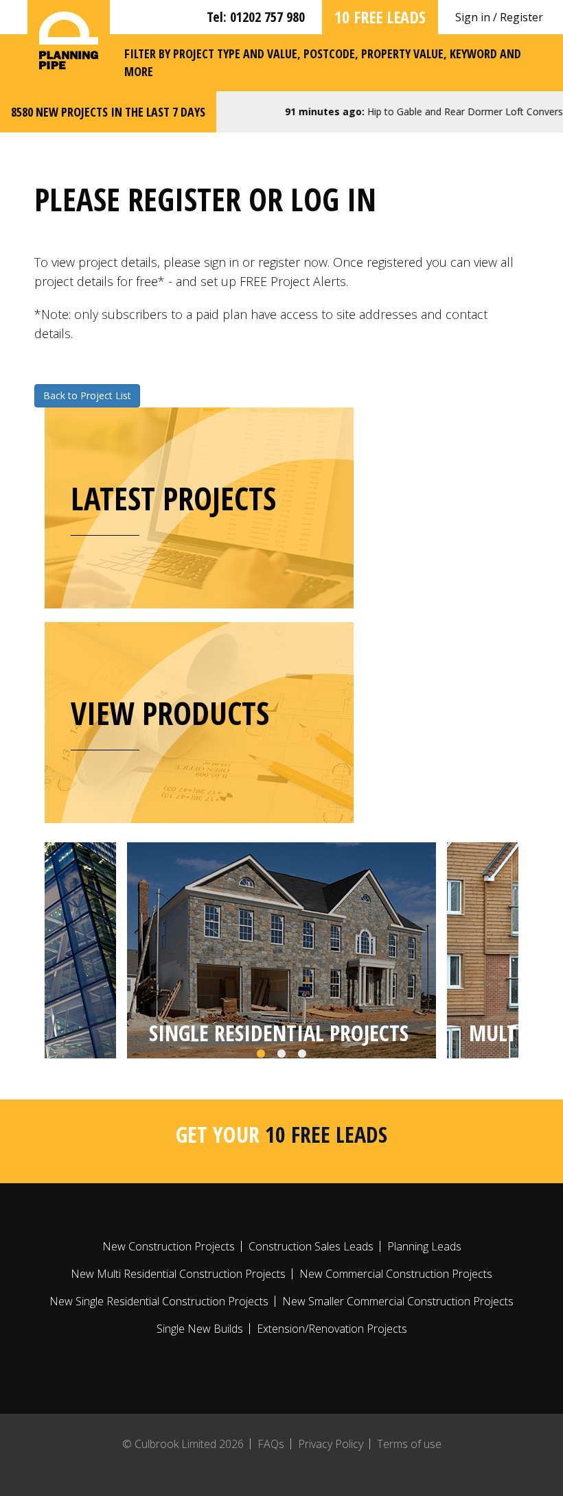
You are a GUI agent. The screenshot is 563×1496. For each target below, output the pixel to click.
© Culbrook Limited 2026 (183, 1443)
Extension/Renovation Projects (332, 1328)
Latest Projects (173, 498)
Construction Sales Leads (311, 1246)
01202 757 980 (267, 17)
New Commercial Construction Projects (395, 1273)
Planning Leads (424, 1246)
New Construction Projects (168, 1246)
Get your (281, 1134)
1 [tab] (261, 1054)
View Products (170, 712)
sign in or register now (266, 262)
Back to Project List (87, 395)
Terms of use (409, 1443)
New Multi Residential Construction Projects (178, 1273)
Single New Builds (200, 1328)
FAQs (270, 1443)
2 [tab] (281, 1054)
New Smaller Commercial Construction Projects (398, 1301)
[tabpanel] (281, 950)
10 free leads (380, 16)
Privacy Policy (330, 1443)
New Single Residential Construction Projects (158, 1301)
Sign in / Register (499, 17)
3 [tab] (302, 1054)
